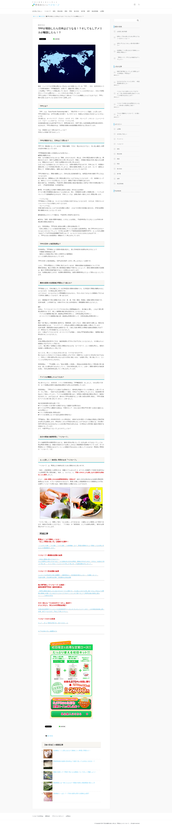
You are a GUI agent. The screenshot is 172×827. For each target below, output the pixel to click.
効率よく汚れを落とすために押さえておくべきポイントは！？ (128, 37)
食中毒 (83, 11)
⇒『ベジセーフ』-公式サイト (47, 631)
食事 (88, 11)
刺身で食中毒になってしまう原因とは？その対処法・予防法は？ (128, 72)
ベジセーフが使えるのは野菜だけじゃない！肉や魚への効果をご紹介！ (128, 104)
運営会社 (47, 816)
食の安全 (76, 11)
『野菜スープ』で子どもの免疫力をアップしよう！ (128, 58)
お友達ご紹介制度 (122, 31)
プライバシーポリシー (58, 816)
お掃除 (102, 11)
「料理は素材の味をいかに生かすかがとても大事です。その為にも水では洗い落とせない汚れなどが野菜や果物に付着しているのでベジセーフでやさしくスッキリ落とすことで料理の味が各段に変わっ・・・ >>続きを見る (71, 593)
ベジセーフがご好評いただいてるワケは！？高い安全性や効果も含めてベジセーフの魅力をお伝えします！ (128, 93)
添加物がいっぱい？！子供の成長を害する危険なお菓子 (71, 793)
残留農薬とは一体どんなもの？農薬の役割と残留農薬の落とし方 (74, 783)
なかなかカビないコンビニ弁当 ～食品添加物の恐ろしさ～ (128, 82)
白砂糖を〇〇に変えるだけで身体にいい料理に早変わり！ (72, 750)
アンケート (120, 139)
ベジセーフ (47, 11)
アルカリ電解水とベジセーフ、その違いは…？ (128, 114)
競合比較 (60, 11)
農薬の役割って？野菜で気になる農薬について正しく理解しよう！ (74, 772)
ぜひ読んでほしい (37, 11)
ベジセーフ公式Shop (37, 816)
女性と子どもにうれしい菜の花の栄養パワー (128, 44)
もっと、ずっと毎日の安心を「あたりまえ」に (53, 623)
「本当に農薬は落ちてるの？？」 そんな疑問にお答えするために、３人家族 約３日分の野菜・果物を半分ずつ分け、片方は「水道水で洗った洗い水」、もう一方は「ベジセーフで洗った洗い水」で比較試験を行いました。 (71, 561)
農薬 (66, 11)
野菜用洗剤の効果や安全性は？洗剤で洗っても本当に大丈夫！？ (74, 761)
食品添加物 (95, 11)
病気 (54, 11)
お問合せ (68, 816)
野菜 (70, 11)
